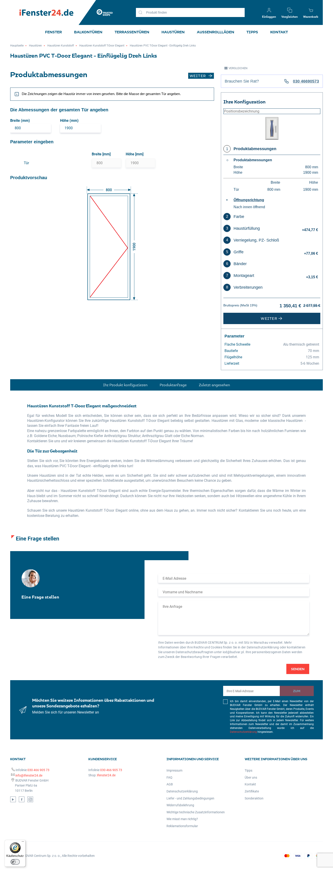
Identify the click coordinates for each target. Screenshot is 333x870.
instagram (30, 799)
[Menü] (23, 842)
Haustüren (173, 32)
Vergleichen (238, 68)
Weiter (198, 75)
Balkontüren (88, 32)
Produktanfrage (173, 385)
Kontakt (250, 784)
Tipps (252, 32)
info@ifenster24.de (28, 775)
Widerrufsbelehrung (180, 805)
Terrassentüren (132, 32)
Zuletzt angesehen (214, 385)
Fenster (53, 32)
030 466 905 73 (38, 770)
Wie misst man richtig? (182, 819)
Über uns (251, 777)
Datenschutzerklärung (243, 731)
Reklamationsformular (182, 826)
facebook (21, 799)
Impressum (174, 770)
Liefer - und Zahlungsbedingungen (190, 798)
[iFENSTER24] (46, 12)
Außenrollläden (215, 32)
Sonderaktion (254, 798)
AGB (169, 784)
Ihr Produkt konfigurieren (125, 385)
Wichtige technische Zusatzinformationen (195, 812)
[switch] (15, 862)
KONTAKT (279, 32)
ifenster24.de (106, 775)
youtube (13, 799)
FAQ (169, 777)
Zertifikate (252, 791)
